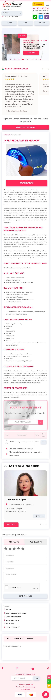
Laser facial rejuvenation (13, 612)
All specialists (11, 521)
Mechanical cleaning (12, 616)
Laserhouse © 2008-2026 (25, 680)
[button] (43, 68)
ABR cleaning (10, 620)
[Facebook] (2, 664)
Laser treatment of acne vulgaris (16, 609)
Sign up (37, 512)
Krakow (5, 13)
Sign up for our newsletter (25, 670)
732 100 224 (40, 9)
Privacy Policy (25, 685)
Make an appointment (25, 123)
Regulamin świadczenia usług (25, 683)
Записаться (27, 179)
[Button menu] (47, 4)
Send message (25, 592)
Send (36, 674)
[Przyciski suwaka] (10, 59)
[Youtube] (48, 664)
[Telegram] (32, 664)
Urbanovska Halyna (16, 496)
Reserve (44, 437)
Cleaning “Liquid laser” (13, 623)
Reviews (8, 605)
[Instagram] (17, 664)
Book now (39, 4)
